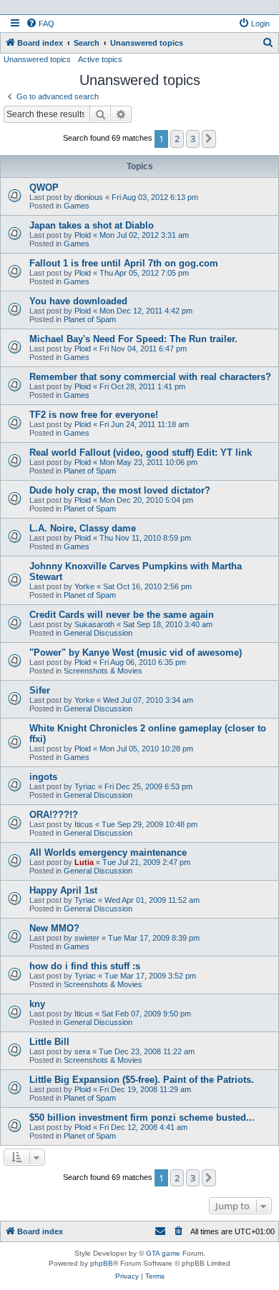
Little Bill (49, 1041)
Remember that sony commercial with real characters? (150, 376)
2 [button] (177, 138)
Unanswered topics (37, 59)
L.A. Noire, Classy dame (82, 528)
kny (37, 1004)
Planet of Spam (90, 319)
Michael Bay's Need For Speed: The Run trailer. (133, 339)
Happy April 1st (63, 890)
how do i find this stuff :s (84, 966)
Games (76, 205)
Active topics (100, 59)
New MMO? (54, 928)
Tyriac (85, 786)
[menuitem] (40, 23)
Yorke (84, 586)
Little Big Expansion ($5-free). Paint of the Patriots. (141, 1079)
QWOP (44, 187)
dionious (88, 197)
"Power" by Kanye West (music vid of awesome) (135, 652)
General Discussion (98, 633)
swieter (86, 938)
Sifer (39, 690)
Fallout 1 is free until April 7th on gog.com (123, 263)
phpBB (101, 1263)
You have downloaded (78, 301)
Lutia (84, 862)
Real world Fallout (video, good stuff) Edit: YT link (140, 452)
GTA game (163, 1253)
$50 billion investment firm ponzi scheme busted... (142, 1117)
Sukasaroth (94, 624)
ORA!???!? (53, 814)
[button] (209, 138)
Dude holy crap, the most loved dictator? (119, 490)
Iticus (83, 824)
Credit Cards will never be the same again (121, 614)
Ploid (82, 235)
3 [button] (192, 138)
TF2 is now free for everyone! (93, 414)
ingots (43, 776)
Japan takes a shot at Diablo (91, 225)
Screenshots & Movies (103, 670)
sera (82, 1051)
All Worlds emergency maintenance (108, 852)
